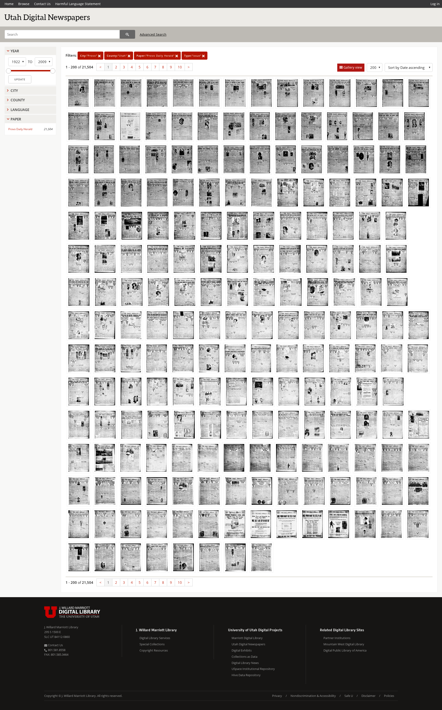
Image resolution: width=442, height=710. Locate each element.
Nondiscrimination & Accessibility (313, 696)
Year (15, 51)
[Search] (127, 34)
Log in (435, 4)
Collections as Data (244, 656)
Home (9, 4)
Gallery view (352, 67)
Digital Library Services (155, 638)
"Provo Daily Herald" (156, 55)
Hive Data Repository (246, 675)
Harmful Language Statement (78, 4)
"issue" (193, 55)
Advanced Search (153, 34)
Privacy (277, 696)
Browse (23, 4)
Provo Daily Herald (20, 129)
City (14, 90)
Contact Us (42, 4)
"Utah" (117, 55)
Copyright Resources (154, 650)
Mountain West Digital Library (343, 644)
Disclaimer (368, 696)
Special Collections (152, 644)
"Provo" (89, 55)
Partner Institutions (336, 638)
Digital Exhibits (242, 650)
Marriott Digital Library (247, 638)
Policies (389, 696)
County (18, 100)
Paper (16, 119)
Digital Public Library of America (344, 650)
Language (20, 109)
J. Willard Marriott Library (61, 627)
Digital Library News (245, 663)
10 (180, 67)
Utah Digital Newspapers (248, 644)
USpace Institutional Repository (253, 669)
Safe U (348, 696)
